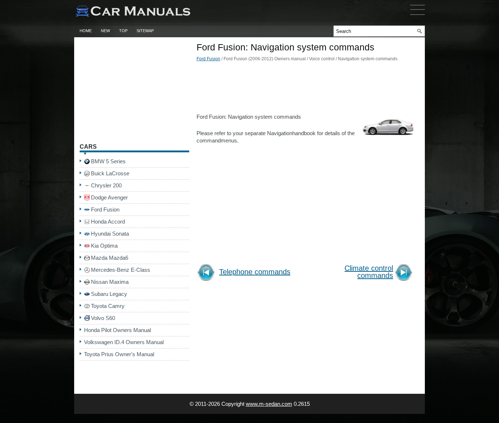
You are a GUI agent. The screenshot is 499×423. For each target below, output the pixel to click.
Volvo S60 (103, 318)
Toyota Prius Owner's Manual (119, 354)
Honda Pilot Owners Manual (117, 330)
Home (86, 30)
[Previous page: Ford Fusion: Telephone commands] (207, 273)
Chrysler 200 (106, 185)
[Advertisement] (306, 89)
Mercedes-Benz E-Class (120, 270)
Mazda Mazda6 (109, 258)
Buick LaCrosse (110, 173)
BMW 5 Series (108, 161)
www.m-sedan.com (269, 404)
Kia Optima (104, 246)
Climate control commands (368, 271)
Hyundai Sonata (110, 233)
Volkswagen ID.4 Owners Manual (124, 342)
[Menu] (417, 16)
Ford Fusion (208, 58)
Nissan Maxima (110, 282)
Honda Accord (108, 221)
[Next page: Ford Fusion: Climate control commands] (405, 273)
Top (123, 30)
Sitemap (145, 30)
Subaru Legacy (109, 294)
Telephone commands (254, 272)
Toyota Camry (108, 306)
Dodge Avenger (109, 197)
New (105, 30)
